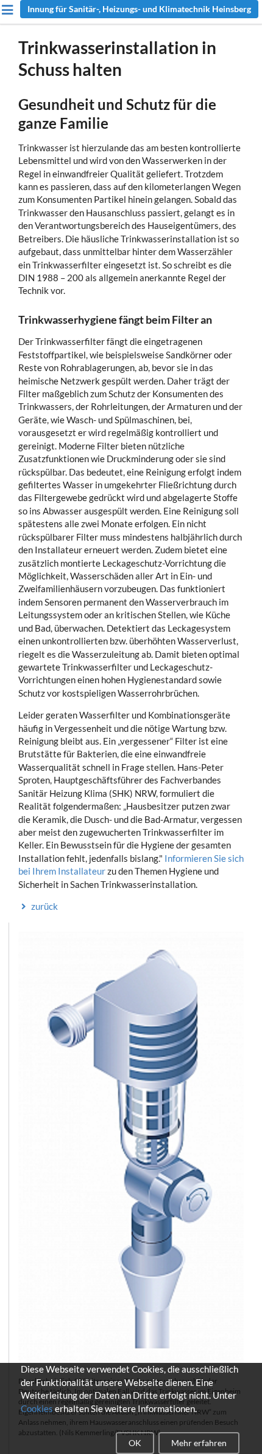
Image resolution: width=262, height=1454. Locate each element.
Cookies (37, 1408)
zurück (44, 906)
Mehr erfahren (199, 1443)
